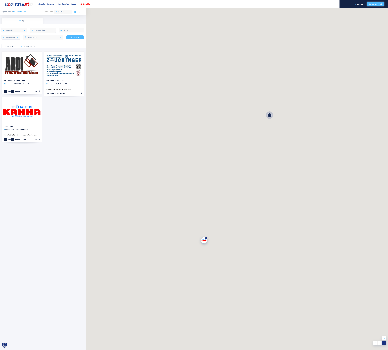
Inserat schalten (64, 4)
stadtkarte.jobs (85, 4)
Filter (23, 21)
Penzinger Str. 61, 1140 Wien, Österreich (59, 83)
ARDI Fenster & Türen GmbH (14, 80)
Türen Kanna (8, 126)
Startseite (41, 4)
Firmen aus (50, 4)
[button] (4, 345)
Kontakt (73, 4)
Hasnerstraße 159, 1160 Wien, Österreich (17, 83)
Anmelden (360, 4)
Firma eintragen (374, 4)
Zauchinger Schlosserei (55, 80)
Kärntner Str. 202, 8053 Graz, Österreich (16, 129)
